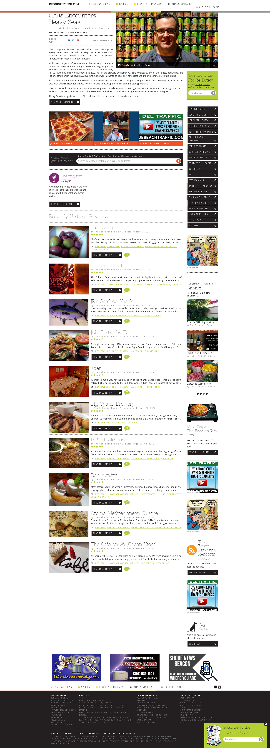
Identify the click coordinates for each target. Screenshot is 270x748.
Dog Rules (195, 643)
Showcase (113, 247)
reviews (191, 87)
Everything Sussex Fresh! (199, 383)
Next (214, 51)
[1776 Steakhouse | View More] (68, 454)
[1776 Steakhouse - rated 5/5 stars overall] (136, 447)
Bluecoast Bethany (147, 698)
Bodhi (183, 722)
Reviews (123, 3)
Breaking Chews (100, 3)
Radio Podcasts (197, 572)
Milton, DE (56, 722)
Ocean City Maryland (164, 737)
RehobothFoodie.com (83, 737)
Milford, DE (57, 717)
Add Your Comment (62, 101)
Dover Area (57, 708)
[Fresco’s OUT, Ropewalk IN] (202, 309)
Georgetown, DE (60, 713)
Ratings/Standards (181, 3)
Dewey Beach (58, 705)
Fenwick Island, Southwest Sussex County (134, 315)
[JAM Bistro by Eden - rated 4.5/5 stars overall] (136, 340)
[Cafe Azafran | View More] (68, 243)
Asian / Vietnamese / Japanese (163, 284)
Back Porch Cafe (146, 722)
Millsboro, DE (59, 720)
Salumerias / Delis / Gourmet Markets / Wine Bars (107, 717)
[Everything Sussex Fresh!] (202, 371)
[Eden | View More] (68, 382)
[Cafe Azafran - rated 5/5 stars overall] (136, 235)
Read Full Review (103, 254)
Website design (129, 737)
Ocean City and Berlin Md (65, 725)
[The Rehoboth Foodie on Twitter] (219, 686)
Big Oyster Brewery (113, 404)
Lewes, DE (138, 423)
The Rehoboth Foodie (202, 325)
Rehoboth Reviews (93, 156)
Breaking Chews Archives (70, 32)
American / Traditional (145, 351)
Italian (83, 710)
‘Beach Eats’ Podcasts (149, 3)
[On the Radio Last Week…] (116, 126)
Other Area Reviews (111, 156)
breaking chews (202, 84)
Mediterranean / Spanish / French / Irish (156, 527)
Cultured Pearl (106, 265)
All (81, 698)
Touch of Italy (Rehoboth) (152, 717)
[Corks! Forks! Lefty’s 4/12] (202, 340)
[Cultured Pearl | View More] (68, 280)
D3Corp (146, 737)
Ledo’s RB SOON (62, 143)
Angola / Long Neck (62, 700)
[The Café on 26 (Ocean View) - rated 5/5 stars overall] (136, 552)
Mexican (83, 715)
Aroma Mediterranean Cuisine (124, 513)
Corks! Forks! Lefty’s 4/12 (199, 352)
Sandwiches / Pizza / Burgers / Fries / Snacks (105, 720)
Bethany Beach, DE (158, 563)
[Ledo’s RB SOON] (71, 126)
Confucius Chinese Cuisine (152, 715)
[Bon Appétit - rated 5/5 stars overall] (136, 483)
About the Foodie (209, 7)
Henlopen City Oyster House (153, 708)
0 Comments (104, 40)
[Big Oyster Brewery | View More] (68, 418)
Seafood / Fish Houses (92, 722)
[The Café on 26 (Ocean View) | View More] (68, 558)
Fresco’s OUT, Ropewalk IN (200, 322)
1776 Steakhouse (109, 439)
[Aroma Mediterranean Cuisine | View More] (68, 525)
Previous (208, 51)
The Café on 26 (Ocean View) (124, 544)
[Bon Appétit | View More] (68, 490)
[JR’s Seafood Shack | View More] (68, 313)
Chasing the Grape (62, 203)
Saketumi (142, 710)
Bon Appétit (104, 475)
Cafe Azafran (105, 227)
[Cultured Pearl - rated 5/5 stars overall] (136, 273)
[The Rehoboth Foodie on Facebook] (215, 686)
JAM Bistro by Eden (112, 332)
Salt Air (141, 700)
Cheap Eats (126, 156)
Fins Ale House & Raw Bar (151, 705)
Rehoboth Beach (60, 698)
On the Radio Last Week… (113, 143)
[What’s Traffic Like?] (161, 126)
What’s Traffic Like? (155, 143)
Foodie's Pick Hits (199, 452)
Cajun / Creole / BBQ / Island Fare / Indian (103, 708)
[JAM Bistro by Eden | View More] (68, 346)
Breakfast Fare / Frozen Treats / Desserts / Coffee (108, 705)
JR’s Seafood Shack (112, 301)
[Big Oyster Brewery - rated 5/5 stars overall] (136, 411)
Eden (96, 368)
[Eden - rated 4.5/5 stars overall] (136, 376)
